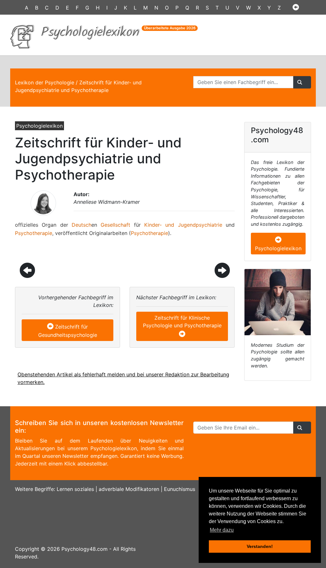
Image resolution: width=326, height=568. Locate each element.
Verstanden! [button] (260, 546)
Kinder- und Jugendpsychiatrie (183, 225)
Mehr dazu (222, 530)
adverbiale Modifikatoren (129, 489)
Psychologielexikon (278, 248)
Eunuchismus (179, 489)
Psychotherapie (33, 233)
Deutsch (81, 225)
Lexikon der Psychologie (44, 82)
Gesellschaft (115, 225)
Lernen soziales (75, 489)
